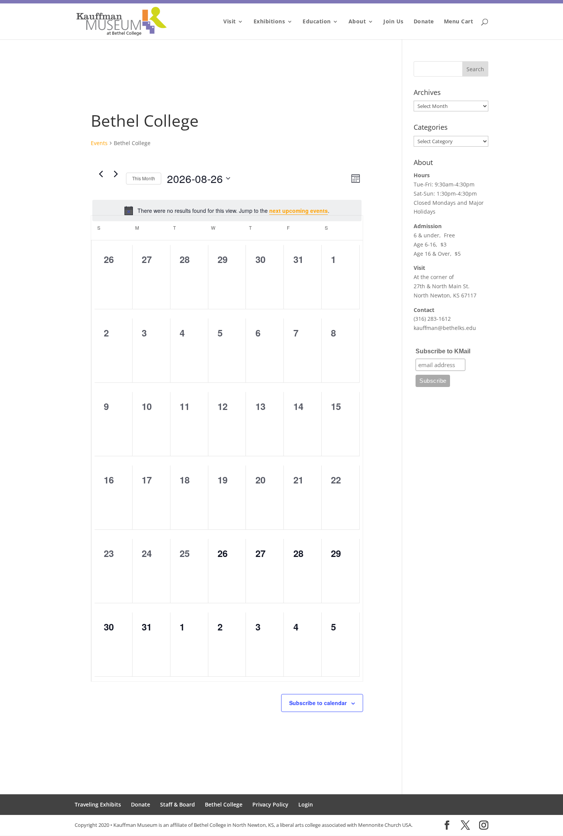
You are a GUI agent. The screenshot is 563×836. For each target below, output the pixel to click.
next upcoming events (298, 210)
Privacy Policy (270, 804)
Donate (424, 22)
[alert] (227, 210)
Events (99, 143)
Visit (229, 22)
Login (305, 804)
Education (317, 22)
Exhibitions (269, 22)
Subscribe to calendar (318, 703)
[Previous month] (100, 174)
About (357, 22)
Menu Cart (458, 22)
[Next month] (115, 174)
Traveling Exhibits (98, 804)
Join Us (393, 22)
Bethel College (223, 804)
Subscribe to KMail (443, 351)
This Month (143, 178)
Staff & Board (177, 804)
